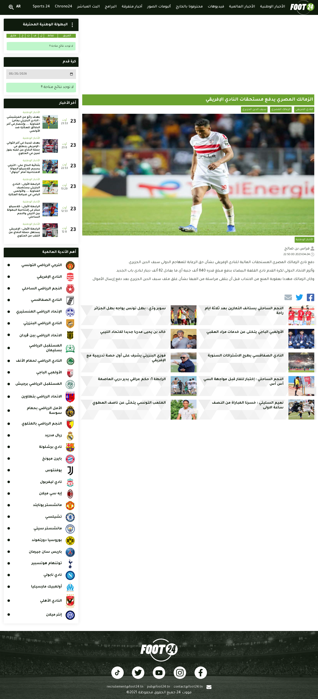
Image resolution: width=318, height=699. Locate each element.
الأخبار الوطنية (304, 239)
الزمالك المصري (280, 109)
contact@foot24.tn (188, 687)
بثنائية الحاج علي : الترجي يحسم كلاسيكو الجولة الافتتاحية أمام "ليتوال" (24, 169)
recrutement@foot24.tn (125, 687)
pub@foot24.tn (158, 687)
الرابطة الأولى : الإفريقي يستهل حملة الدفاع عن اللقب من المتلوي (24, 232)
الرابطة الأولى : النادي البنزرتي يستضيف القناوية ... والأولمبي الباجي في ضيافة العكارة (24, 189)
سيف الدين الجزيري (254, 109)
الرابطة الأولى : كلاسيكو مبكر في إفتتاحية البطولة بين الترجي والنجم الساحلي (23, 212)
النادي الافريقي (304, 109)
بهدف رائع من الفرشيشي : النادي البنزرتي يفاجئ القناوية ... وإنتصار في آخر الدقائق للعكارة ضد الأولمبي (23, 124)
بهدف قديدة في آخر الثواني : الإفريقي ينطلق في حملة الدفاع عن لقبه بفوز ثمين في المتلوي (23, 148)
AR (18, 7)
